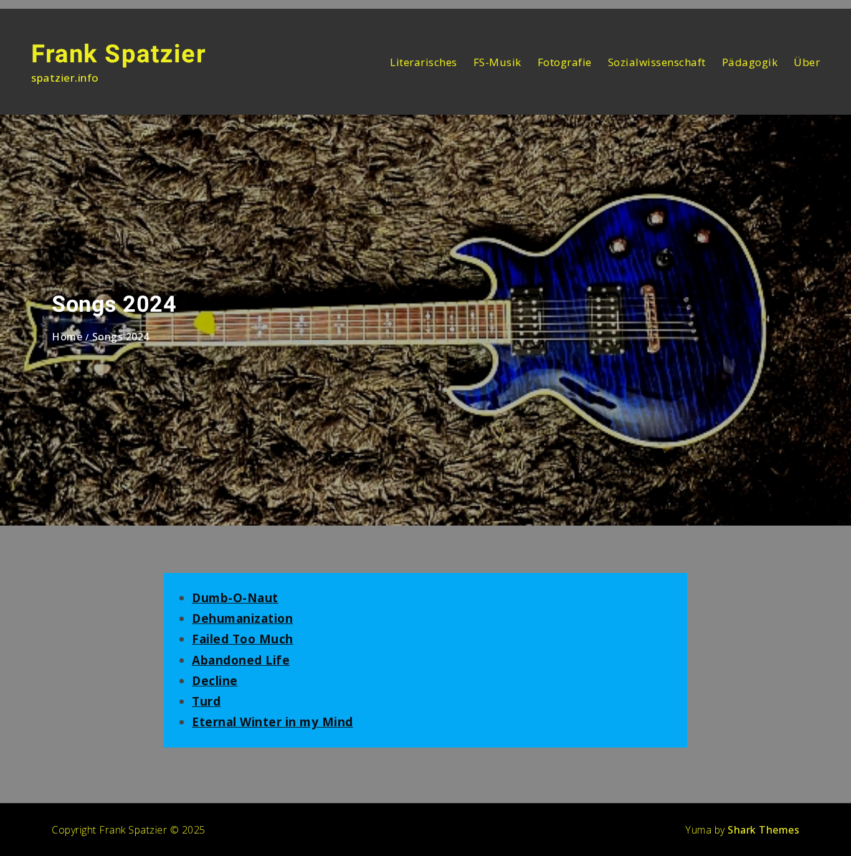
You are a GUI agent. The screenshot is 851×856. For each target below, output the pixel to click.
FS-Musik (497, 62)
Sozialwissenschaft (657, 62)
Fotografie (565, 62)
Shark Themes (763, 830)
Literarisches (423, 62)
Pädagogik (750, 62)
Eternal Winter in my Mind (272, 722)
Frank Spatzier (118, 54)
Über (807, 62)
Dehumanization (242, 618)
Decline (215, 681)
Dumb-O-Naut (235, 598)
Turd (206, 701)
